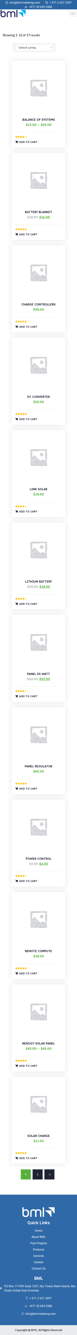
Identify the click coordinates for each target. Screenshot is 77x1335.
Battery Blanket (38, 212)
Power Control (38, 858)
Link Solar (38, 489)
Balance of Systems (38, 119)
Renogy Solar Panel (38, 1043)
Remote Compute (38, 951)
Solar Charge (38, 1136)
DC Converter (38, 397)
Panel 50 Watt (38, 674)
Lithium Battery (38, 581)
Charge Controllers (38, 304)
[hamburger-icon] (73, 13)
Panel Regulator (38, 766)
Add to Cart (28, 142)
